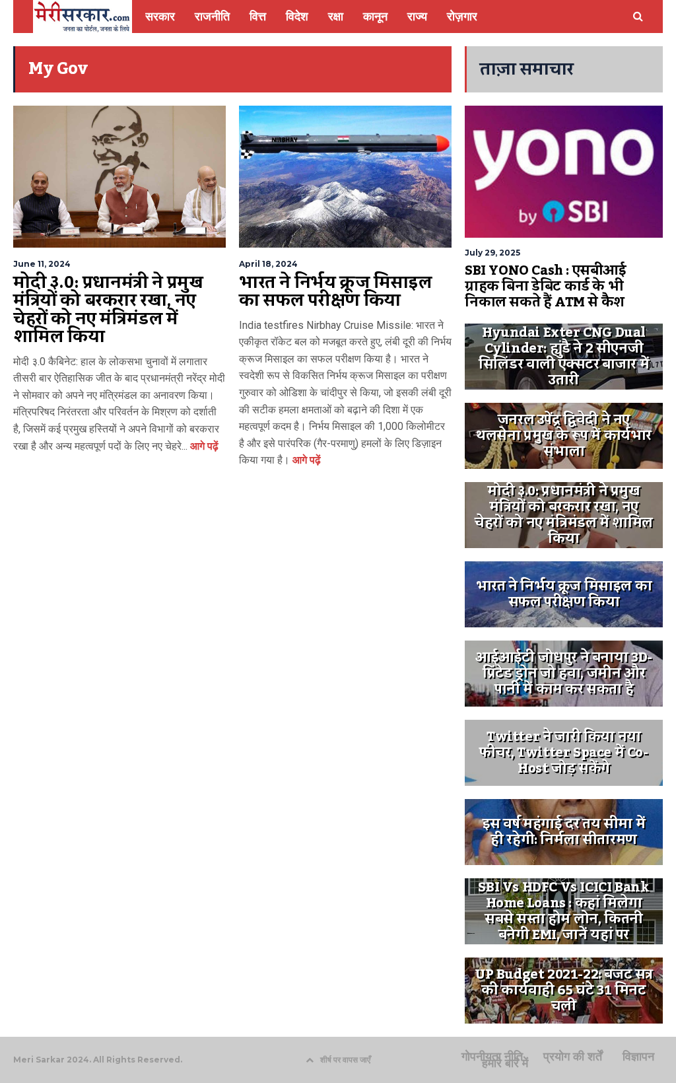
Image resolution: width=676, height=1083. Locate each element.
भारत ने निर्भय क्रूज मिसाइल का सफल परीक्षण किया (335, 292)
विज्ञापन (638, 1056)
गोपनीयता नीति (492, 1056)
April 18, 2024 (268, 264)
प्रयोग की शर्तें (572, 1056)
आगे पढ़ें (203, 446)
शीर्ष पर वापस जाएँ (345, 1060)
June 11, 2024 (42, 264)
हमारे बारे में (505, 1063)
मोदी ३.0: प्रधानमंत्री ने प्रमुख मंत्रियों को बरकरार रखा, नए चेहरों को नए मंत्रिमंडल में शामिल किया (108, 310)
